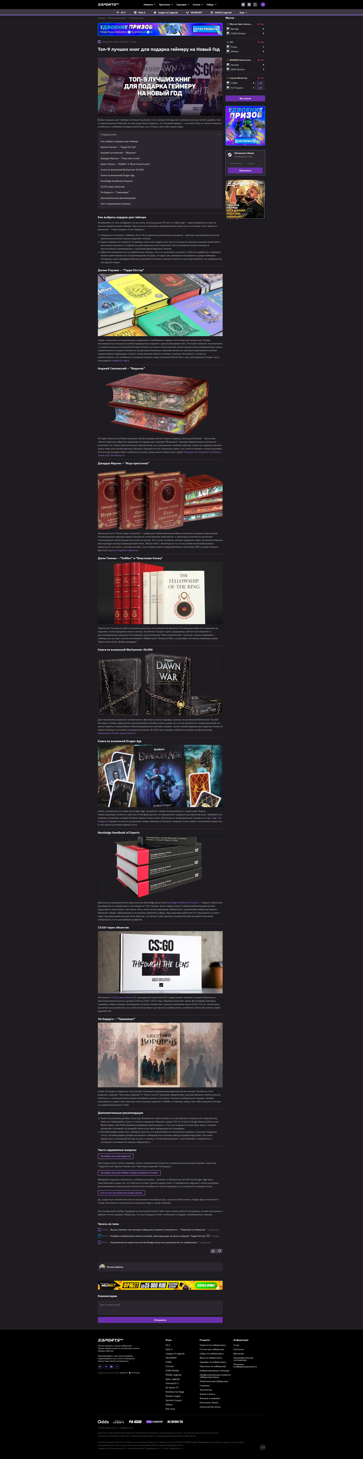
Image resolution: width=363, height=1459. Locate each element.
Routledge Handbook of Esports (117, 181)
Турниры (181, 4)
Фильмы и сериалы (210, 1398)
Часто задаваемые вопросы (116, 203)
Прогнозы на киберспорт (213, 1366)
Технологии (206, 1390)
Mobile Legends (174, 1375)
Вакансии (239, 1353)
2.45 (259, 87)
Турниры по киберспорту (213, 1362)
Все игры (170, 1409)
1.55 (259, 83)
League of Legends (175, 1353)
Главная (101, 18)
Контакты (239, 1349)
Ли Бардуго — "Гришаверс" (115, 192)
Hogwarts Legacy (120, 360)
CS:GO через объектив (113, 186)
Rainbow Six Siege (175, 1392)
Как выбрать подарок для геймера (119, 141)
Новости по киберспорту (213, 1345)
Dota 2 (169, 1349)
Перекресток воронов (196, 452)
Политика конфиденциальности (245, 1365)
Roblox (169, 1404)
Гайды (210, 4)
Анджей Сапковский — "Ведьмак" (119, 152)
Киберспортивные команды (215, 1370)
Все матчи (245, 98)
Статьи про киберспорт (212, 1349)
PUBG (169, 1362)
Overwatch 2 (172, 1383)
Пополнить (245, 170)
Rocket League (173, 1396)
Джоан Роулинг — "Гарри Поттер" (118, 147)
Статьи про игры (136, 18)
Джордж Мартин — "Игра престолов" (120, 158)
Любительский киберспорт (214, 1381)
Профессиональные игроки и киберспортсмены (215, 1376)
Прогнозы (164, 4)
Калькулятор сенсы (210, 1407)
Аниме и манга (207, 1394)
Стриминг (205, 1385)
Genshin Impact (174, 1400)
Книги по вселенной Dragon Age (117, 175)
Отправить (160, 1320)
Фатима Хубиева (115, 1267)
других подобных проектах (123, 550)
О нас (236, 1345)
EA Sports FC (172, 1387)
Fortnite (170, 1366)
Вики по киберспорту (211, 1358)
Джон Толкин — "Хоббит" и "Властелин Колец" (125, 164)
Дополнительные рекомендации (118, 198)
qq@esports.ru (127, 1428)
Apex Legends (173, 1379)
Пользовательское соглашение (244, 1359)
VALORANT (171, 1358)
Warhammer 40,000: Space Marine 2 (117, 733)
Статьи (196, 4)
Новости (148, 4)
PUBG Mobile (172, 1370)
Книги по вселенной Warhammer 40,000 (122, 169)
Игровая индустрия (117, 18)
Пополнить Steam (209, 1402)
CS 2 (168, 1345)
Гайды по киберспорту (212, 1353)
